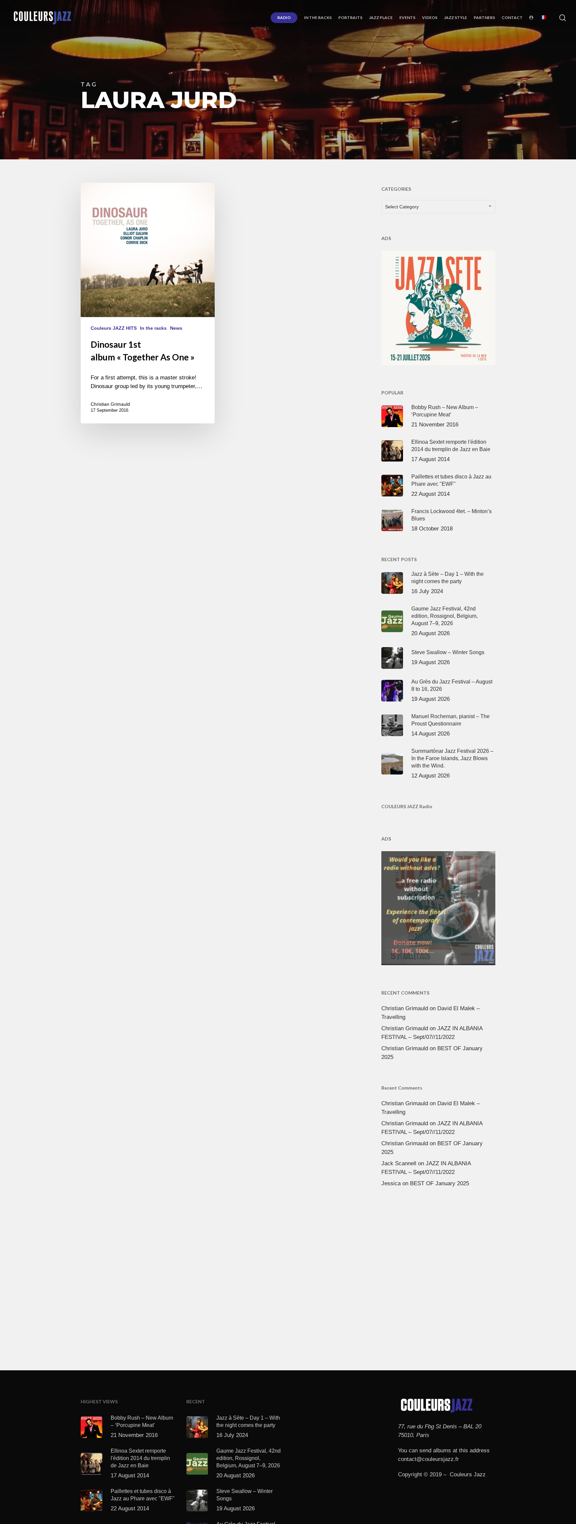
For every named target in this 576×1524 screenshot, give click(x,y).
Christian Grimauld (110, 404)
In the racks (153, 328)
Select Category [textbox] (402, 206)
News (176, 328)
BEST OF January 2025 (439, 1183)
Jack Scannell (398, 1163)
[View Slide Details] (438, 306)
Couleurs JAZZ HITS (114, 328)
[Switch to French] (543, 17)
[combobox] (438, 206)
